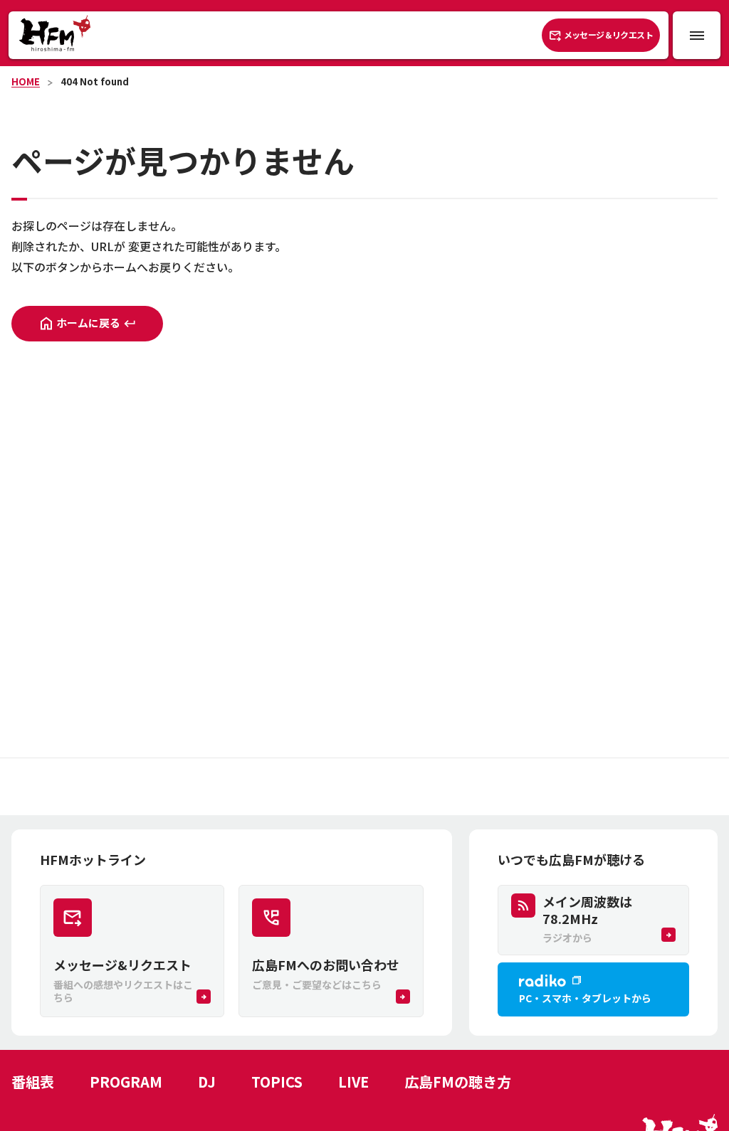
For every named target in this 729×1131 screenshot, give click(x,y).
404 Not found (95, 81)
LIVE (353, 1081)
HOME (25, 81)
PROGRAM (126, 1081)
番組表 (32, 1081)
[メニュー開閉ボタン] (696, 35)
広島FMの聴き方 (457, 1081)
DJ (207, 1081)
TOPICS (277, 1081)
